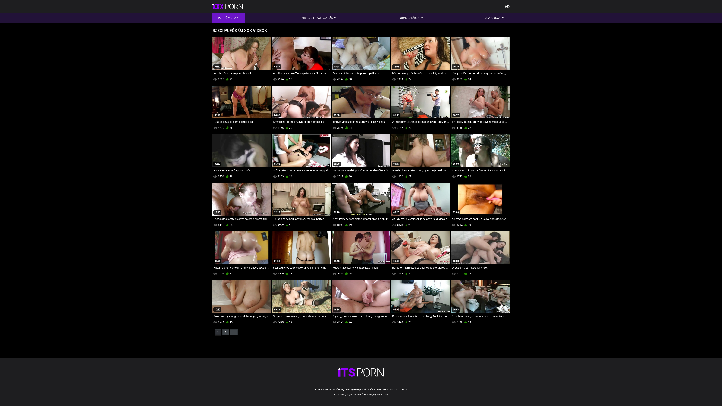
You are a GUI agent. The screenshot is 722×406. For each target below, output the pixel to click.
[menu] (507, 6)
